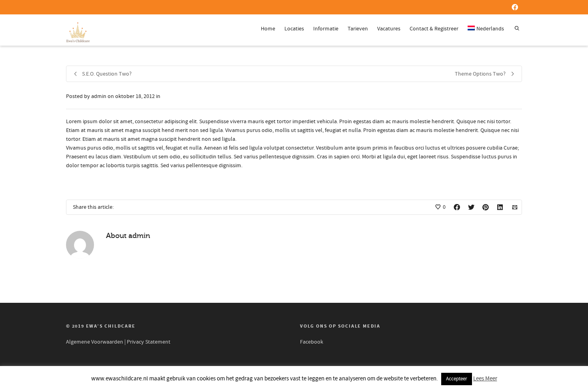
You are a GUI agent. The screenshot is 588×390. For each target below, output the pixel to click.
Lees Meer (485, 378)
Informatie (325, 28)
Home (268, 28)
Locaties (294, 28)
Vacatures (388, 28)
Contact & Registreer (434, 28)
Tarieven (358, 28)
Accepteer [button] (456, 379)
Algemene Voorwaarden (94, 342)
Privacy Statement (148, 342)
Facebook (311, 342)
